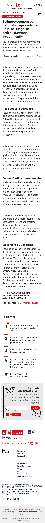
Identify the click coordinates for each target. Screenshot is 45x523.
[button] (39, 14)
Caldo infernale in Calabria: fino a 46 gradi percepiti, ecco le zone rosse (24, 328)
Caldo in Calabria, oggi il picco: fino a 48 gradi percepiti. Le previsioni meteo (24, 340)
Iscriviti (35, 408)
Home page (6, 12)
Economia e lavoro (19, 12)
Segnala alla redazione (20, 509)
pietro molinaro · (11, 295)
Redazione (7, 509)
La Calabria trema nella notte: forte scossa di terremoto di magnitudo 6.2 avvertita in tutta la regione (23, 363)
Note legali (11, 512)
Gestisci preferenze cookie (27, 512)
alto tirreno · (9, 298)
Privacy (31, 509)
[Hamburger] (3, 5)
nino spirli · (26, 295)
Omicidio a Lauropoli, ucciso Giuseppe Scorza (23, 350)
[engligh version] (8, 5)
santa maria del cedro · (19, 293)
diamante (21, 298)
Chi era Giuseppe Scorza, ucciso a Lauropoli (21, 375)
